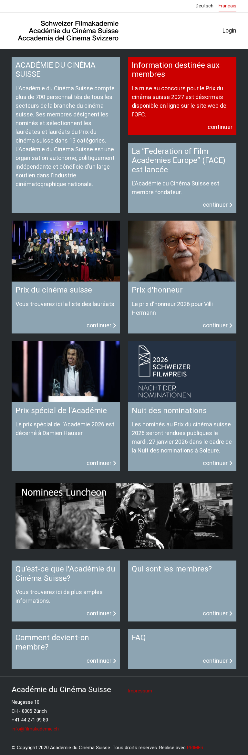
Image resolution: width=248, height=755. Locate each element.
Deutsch (204, 6)
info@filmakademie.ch (35, 729)
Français (227, 6)
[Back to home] (68, 31)
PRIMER (195, 747)
